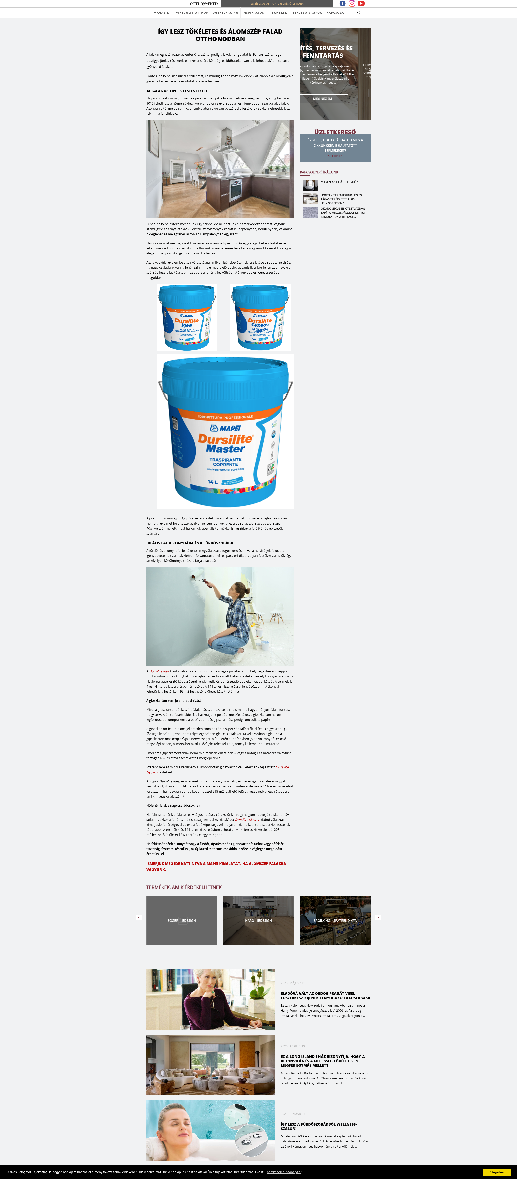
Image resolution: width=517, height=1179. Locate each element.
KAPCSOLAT (336, 12)
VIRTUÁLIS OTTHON (192, 12)
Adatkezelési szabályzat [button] (284, 1172)
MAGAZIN (161, 12)
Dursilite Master (247, 819)
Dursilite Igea (159, 671)
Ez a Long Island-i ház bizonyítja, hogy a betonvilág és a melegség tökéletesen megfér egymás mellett (323, 1061)
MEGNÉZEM (335, 93)
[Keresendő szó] (359, 12)
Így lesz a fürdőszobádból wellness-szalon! (319, 1126)
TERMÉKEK (278, 12)
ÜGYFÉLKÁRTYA (226, 12)
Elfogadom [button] (497, 1172)
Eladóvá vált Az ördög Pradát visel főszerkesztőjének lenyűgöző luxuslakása (325, 995)
